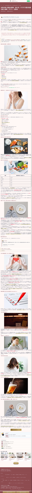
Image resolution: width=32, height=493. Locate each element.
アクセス (8, 480)
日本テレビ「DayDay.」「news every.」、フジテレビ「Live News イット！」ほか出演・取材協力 (11, 17)
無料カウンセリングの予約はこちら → (5, 86)
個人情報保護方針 (15, 480)
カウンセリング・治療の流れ (12, 477)
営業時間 (6, 480)
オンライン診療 (20, 477)
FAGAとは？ (23, 474)
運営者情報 (11, 480)
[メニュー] (31, 1)
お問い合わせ (24, 477)
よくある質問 (17, 477)
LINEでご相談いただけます (11, 87)
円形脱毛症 (20, 474)
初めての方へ (7, 477)
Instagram (26, 480)
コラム (3, 5)
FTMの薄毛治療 (17, 474)
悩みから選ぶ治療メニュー (8, 474)
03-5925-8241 (3, 487)
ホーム (1, 5)
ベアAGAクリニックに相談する (16, 429)
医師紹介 (3, 480)
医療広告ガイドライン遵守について (20, 480)
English (28, 480)
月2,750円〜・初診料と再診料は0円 (6, 446)
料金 (11, 474)
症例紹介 (14, 474)
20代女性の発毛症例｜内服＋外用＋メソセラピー (7, 443)
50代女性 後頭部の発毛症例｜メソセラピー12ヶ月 (8, 441)
